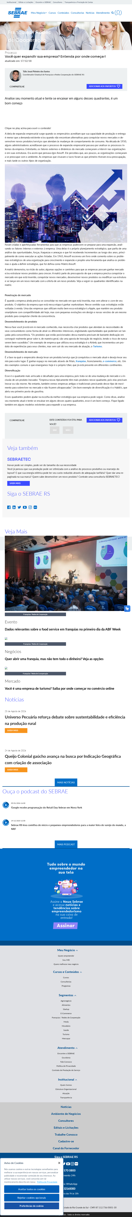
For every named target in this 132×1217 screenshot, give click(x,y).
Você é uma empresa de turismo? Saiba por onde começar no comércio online (59, 688)
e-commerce (110, 361)
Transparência (66, 1097)
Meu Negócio (38, 12)
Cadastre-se (66, 1141)
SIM (55, 430)
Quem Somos (66, 1085)
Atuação (66, 1093)
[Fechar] (59, 1162)
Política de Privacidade (66, 1066)
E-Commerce (66, 1013)
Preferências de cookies (32, 1206)
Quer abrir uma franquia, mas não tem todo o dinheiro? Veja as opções (54, 659)
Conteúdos (63, 12)
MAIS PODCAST (66, 844)
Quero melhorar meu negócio (66, 964)
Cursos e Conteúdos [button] (66, 972)
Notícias (90, 12)
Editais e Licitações (26, 2)
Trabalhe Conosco (66, 1134)
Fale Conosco (66, 1062)
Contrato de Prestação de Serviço (66, 1070)
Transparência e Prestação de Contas (79, 2)
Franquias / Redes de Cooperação (66, 1017)
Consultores (57, 2)
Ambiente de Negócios (66, 1113)
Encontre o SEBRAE (43, 2)
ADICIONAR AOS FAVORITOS (102, 86)
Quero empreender (66, 956)
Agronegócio (66, 1001)
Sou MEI (66, 960)
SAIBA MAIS (15, 483)
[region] (31, 1186)
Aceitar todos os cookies (31, 1189)
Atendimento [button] (66, 1047)
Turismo (97, 346)
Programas (66, 986)
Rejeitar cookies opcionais (31, 1197)
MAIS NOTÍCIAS (66, 782)
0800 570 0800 (66, 1170)
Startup (66, 1009)
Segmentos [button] (66, 995)
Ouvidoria (66, 1057)
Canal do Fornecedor (66, 1148)
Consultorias (77, 12)
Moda (66, 1022)
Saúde (66, 1030)
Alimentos (66, 1005)
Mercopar (66, 1038)
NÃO (68, 430)
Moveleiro (66, 1026)
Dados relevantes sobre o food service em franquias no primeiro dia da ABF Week (63, 629)
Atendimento (103, 12)
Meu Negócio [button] (66, 950)
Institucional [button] (66, 1079)
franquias (81, 361)
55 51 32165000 (66, 1188)
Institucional (11, 2)
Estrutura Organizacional (66, 1089)
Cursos (52, 12)
